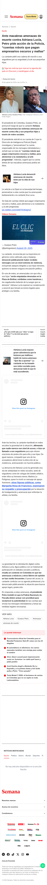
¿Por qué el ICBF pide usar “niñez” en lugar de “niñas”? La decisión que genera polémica (19, 334)
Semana (5, 27)
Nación (13, 27)
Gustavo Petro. (23, 619)
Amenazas (37, 619)
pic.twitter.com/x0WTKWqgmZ (16, 210)
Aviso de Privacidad (11, 861)
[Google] (3, 854)
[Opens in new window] (8, 854)
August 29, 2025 (24, 248)
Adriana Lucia (8, 619)
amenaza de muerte (11, 623)
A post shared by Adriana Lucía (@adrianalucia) (23, 434)
